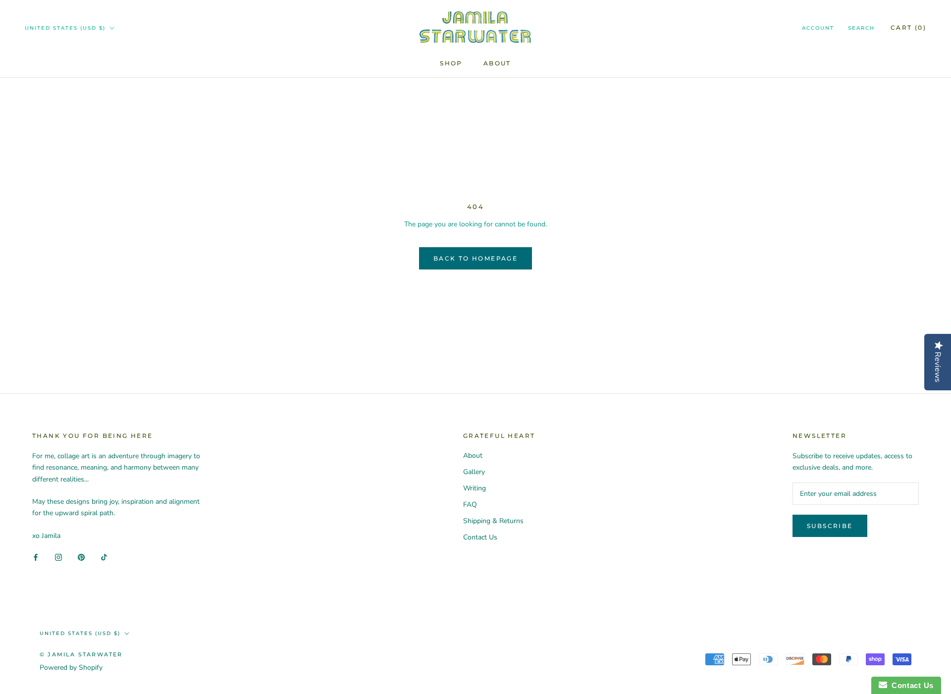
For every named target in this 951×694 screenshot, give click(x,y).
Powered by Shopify (71, 667)
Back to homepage (475, 258)
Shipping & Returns (493, 521)
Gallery (474, 472)
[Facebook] (35, 557)
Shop (451, 63)
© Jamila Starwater (81, 654)
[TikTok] (104, 557)
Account (818, 28)
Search (861, 28)
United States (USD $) (65, 28)
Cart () (908, 27)
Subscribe (830, 526)
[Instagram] (58, 557)
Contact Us (480, 537)
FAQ (470, 504)
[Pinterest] (81, 557)
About (497, 63)
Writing (474, 488)
